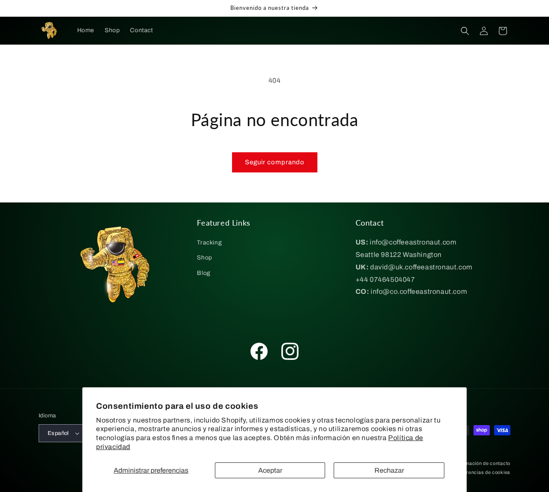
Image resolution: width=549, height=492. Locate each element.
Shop (204, 257)
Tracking (209, 242)
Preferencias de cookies (482, 472)
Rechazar (389, 470)
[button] (464, 30)
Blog (203, 273)
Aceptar (270, 470)
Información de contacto (482, 463)
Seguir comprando (275, 162)
